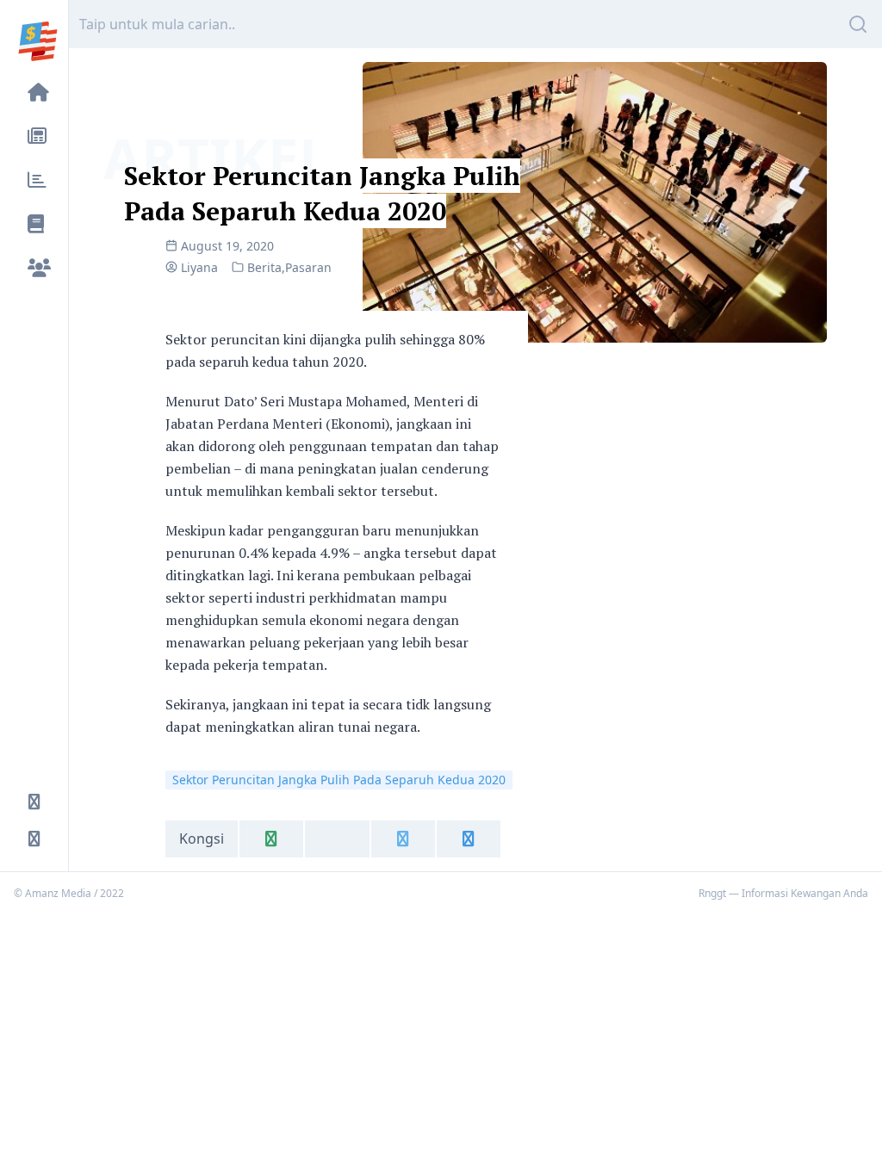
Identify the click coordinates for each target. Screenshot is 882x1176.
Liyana (199, 267)
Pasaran (308, 267)
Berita (264, 267)
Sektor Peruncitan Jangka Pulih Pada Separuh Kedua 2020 (322, 193)
